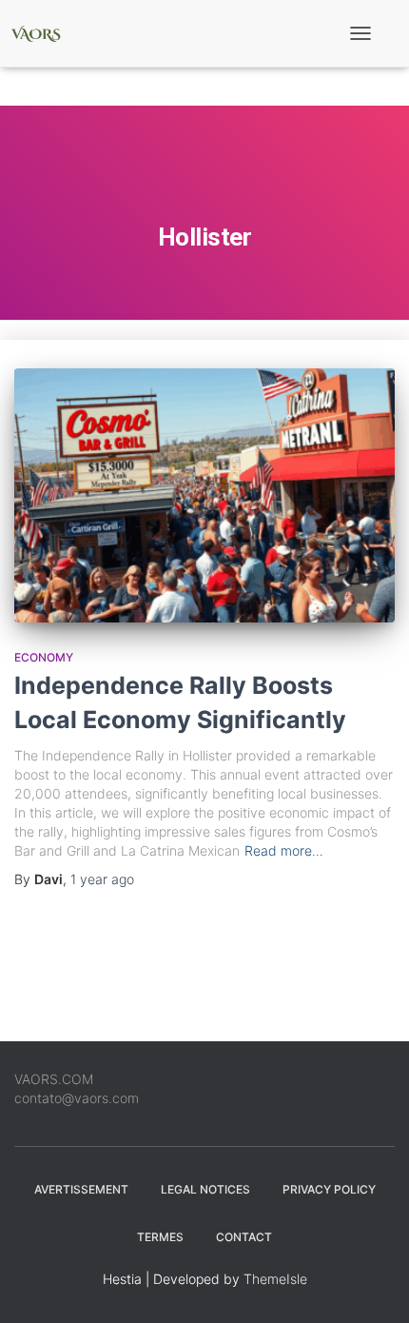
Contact (244, 1237)
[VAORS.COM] (43, 33)
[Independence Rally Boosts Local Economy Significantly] (204, 495)
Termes (160, 1237)
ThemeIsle (275, 1279)
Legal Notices (205, 1189)
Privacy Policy (329, 1189)
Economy (43, 657)
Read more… (283, 850)
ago (102, 879)
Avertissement (81, 1189)
